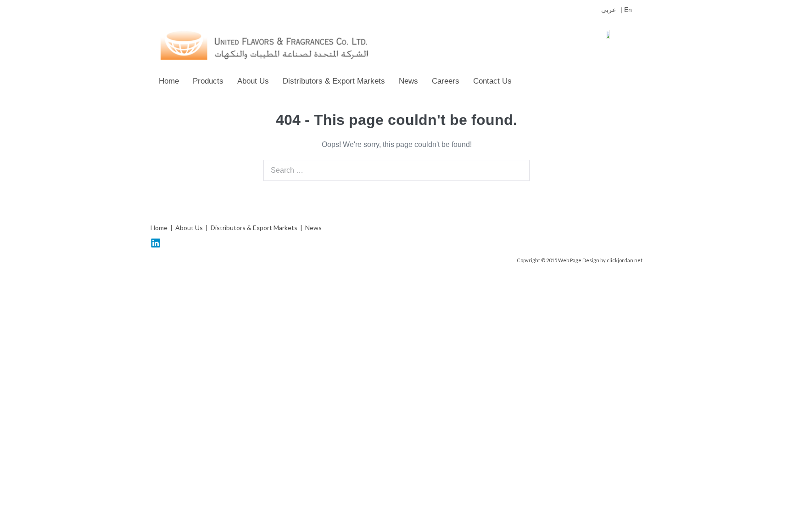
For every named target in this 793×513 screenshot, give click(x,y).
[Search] (517, 170)
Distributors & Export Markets (334, 81)
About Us (253, 81)
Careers (445, 81)
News (408, 81)
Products (208, 81)
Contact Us (492, 81)
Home (169, 81)
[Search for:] (396, 170)
